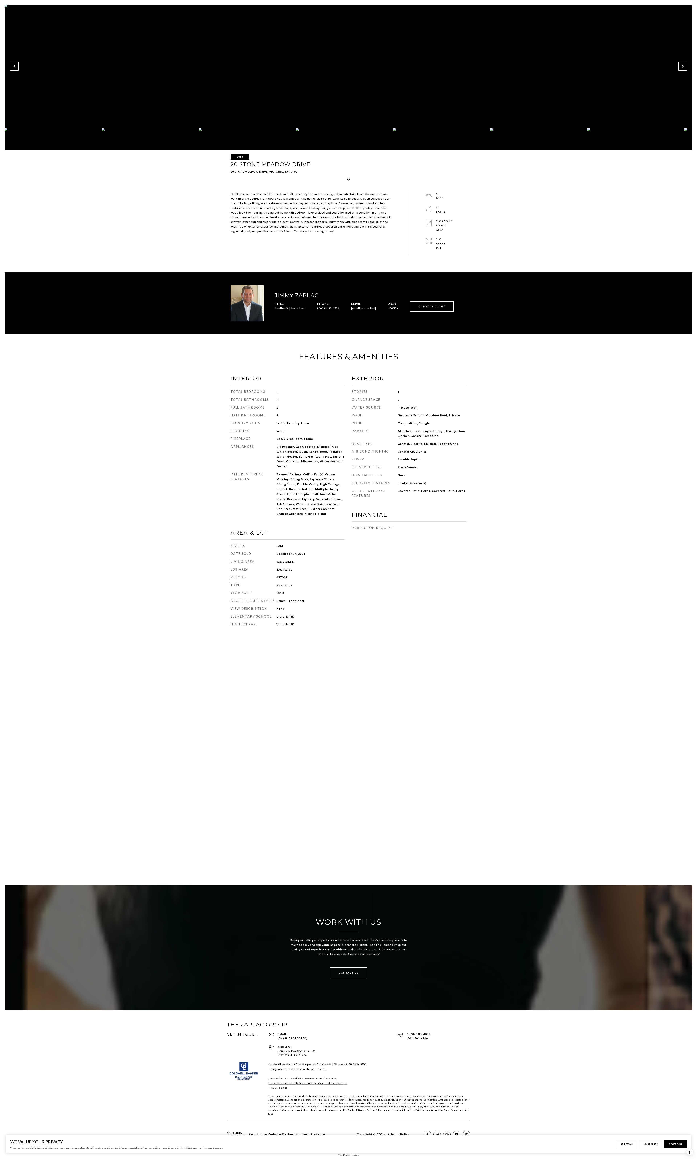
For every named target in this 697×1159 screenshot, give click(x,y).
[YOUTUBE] (456, 1134)
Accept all (675, 1144)
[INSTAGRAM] (437, 1134)
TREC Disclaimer (277, 1087)
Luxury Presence (311, 1134)
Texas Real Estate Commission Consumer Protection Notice (302, 1078)
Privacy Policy (399, 1134)
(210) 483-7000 (355, 1064)
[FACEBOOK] (427, 1134)
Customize (651, 1144)
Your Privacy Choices (348, 1155)
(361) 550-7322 (328, 308)
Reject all (627, 1144)
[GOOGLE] (447, 1134)
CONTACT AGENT (432, 306)
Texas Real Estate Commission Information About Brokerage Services (307, 1083)
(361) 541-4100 (417, 1038)
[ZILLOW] (466, 1134)
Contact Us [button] (348, 972)
